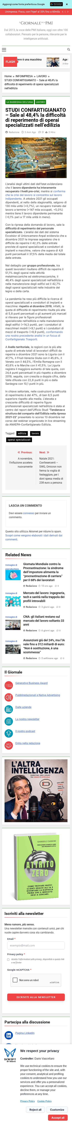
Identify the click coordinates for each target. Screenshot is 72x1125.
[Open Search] (68, 49)
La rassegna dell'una (20, 102)
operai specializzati (19, 439)
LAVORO (40, 102)
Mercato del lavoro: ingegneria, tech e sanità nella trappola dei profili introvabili (44, 597)
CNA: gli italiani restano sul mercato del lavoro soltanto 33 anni (43, 620)
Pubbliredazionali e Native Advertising (37, 695)
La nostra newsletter (27, 719)
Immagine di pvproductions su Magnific (12, 569)
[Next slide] (67, 11)
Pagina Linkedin (24, 1033)
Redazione (14, 132)
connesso (28, 513)
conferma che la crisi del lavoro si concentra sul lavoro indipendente (35, 195)
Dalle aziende (23, 707)
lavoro (35, 433)
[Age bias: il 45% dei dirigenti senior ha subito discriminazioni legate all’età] (46, 64)
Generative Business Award (31, 683)
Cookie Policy (44, 1101)
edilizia (22, 433)
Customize (57, 1109)
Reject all (35, 1109)
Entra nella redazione (27, 743)
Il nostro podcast (25, 731)
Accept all (57, 1117)
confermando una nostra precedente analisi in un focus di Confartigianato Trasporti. (34, 335)
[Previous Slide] (62, 11)
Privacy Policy (27, 1101)
